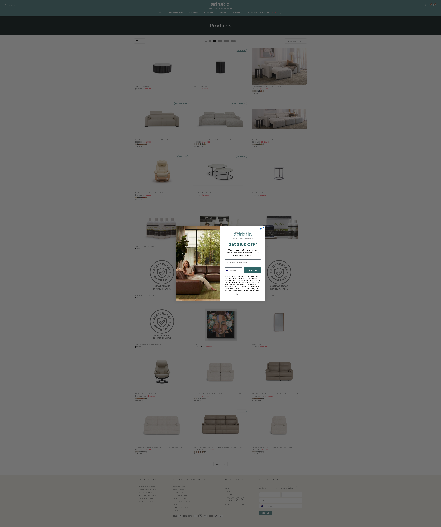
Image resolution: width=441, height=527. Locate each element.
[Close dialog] (262, 229)
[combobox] (227, 270)
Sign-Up (252, 270)
